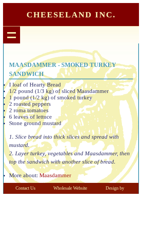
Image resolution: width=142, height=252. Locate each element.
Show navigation (11, 34)
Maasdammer (55, 175)
